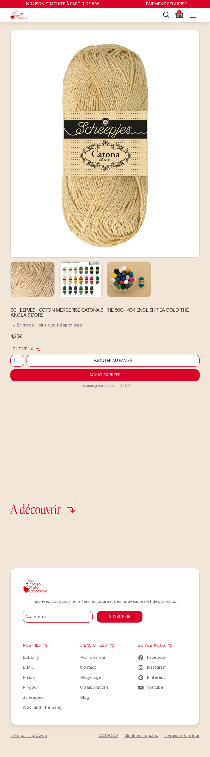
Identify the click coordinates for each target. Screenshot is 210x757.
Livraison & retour (182, 735)
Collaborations (94, 687)
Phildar (29, 677)
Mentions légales (141, 735)
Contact (88, 667)
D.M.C (29, 667)
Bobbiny (31, 657)
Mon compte (92, 657)
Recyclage (90, 677)
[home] (18, 15)
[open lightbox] (104, 143)
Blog (84, 697)
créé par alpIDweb (28, 735)
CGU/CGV (108, 735)
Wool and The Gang (42, 707)
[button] (179, 14)
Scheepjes (33, 697)
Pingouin (31, 687)
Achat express (104, 374)
